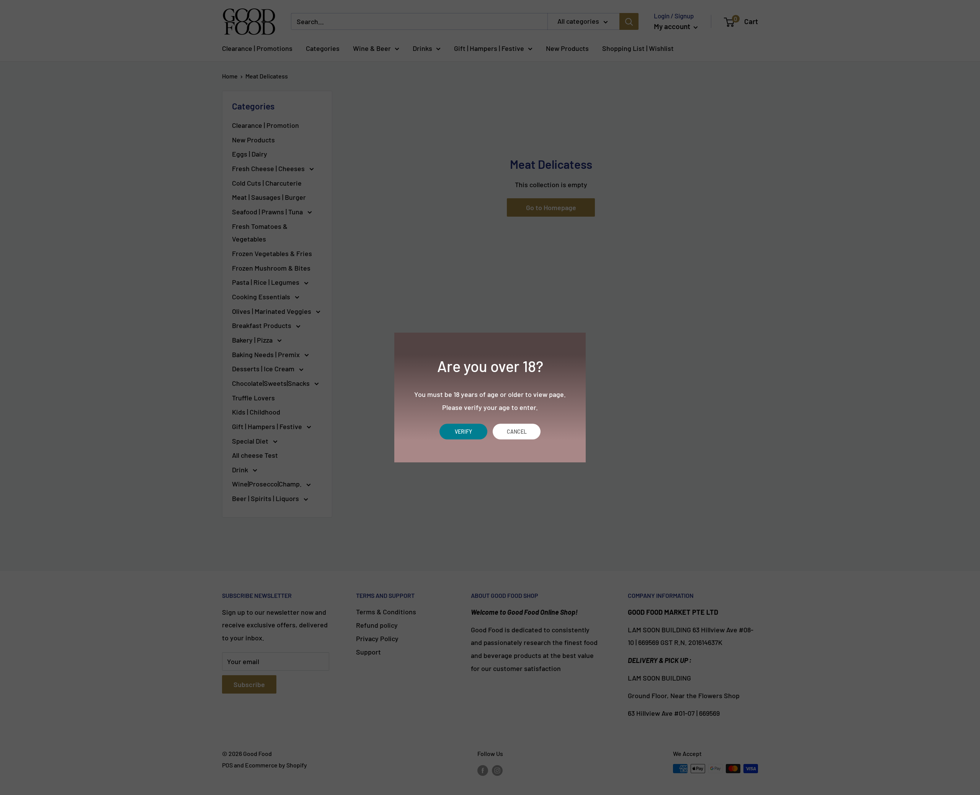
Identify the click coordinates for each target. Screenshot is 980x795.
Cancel (517, 431)
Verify (463, 431)
